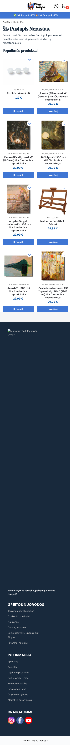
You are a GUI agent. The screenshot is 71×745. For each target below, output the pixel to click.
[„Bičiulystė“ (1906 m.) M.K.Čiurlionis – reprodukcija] (52, 135)
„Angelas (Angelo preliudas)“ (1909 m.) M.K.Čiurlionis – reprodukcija (18, 226)
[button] (64, 6)
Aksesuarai (18, 90)
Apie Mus (13, 661)
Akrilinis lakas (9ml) (18, 93)
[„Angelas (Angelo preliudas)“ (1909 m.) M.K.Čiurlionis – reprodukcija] (18, 198)
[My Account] (56, 6)
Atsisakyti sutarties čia (20, 699)
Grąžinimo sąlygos (18, 694)
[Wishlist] (29, 59)
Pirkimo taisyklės (17, 688)
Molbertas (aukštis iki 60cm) (52, 223)
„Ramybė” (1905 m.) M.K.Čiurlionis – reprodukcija (18, 291)
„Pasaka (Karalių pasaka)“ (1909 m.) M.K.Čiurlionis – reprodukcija (18, 160)
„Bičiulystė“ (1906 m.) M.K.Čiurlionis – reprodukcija (53, 160)
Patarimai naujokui (18, 642)
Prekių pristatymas (18, 678)
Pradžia (6, 22)
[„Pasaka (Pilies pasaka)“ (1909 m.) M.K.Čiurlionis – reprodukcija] (52, 71)
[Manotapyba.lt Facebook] (20, 720)
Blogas (11, 637)
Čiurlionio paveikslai (53, 90)
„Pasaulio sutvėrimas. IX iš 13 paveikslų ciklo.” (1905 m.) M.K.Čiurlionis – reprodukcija (53, 293)
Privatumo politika (17, 683)
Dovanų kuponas (17, 627)
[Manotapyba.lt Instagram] (11, 720)
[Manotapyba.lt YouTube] (28, 720)
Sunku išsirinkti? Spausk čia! (23, 632)
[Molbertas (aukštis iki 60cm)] (52, 198)
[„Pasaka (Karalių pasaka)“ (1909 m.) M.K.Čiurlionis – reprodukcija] (18, 135)
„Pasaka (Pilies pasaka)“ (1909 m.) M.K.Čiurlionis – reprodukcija (53, 96)
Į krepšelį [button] (18, 111)
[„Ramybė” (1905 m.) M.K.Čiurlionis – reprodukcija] (18, 265)
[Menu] (8, 6)
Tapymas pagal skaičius (21, 610)
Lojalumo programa (18, 672)
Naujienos (13, 621)
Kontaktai (13, 667)
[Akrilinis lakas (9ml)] (18, 71)
